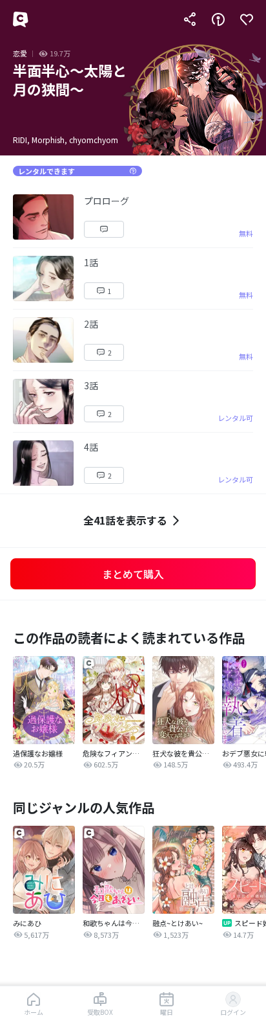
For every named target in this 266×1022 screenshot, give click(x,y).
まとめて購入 (133, 574)
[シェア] (189, 19)
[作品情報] (218, 19)
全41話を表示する (125, 520)
